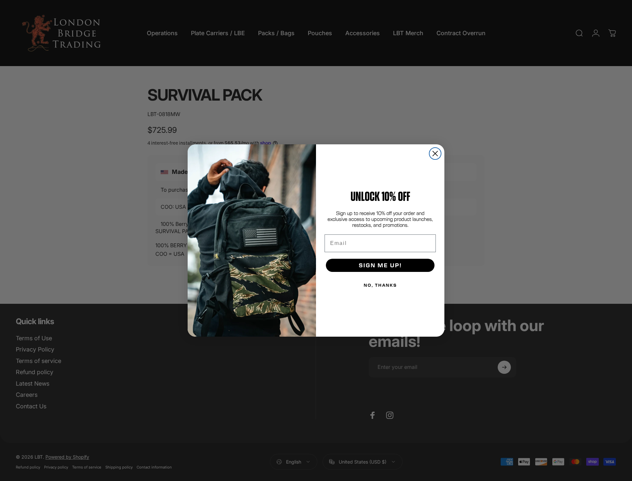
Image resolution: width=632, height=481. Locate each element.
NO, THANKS (380, 285)
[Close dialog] (435, 153)
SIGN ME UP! (380, 265)
